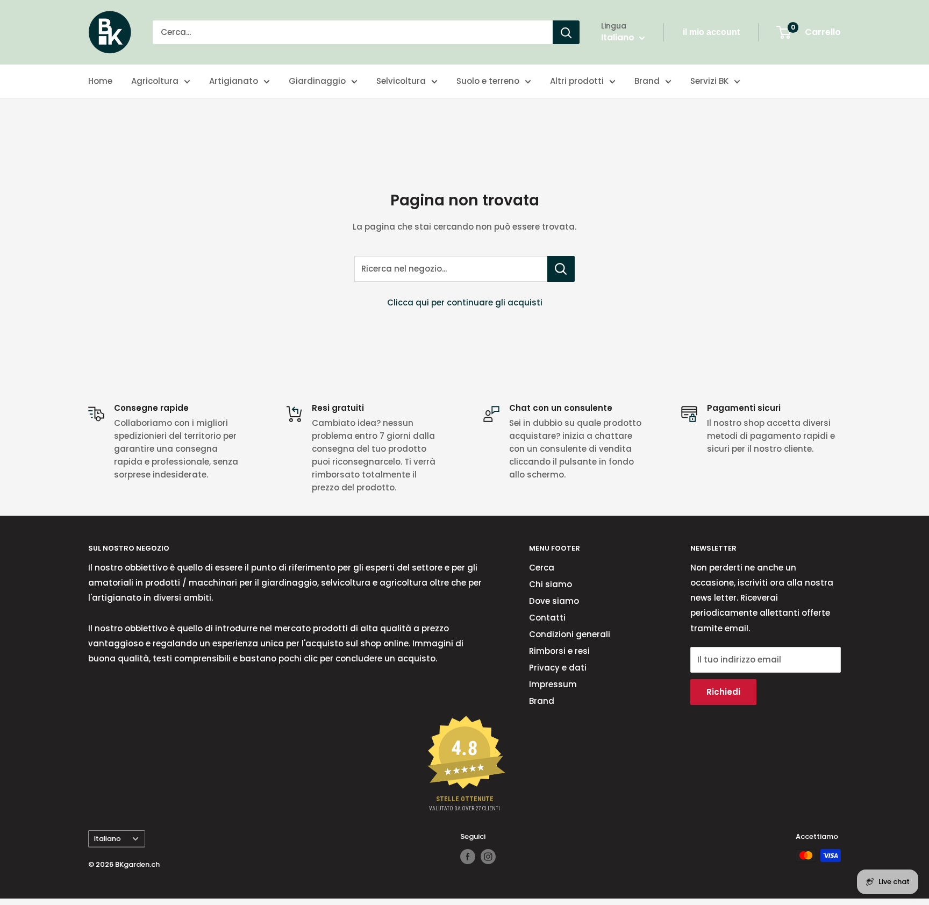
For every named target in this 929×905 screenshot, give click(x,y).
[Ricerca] (566, 32)
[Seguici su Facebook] (467, 856)
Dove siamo (554, 601)
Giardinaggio (317, 81)
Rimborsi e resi (559, 651)
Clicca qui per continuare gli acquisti (464, 302)
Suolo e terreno (487, 81)
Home (100, 81)
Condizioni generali (569, 634)
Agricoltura (154, 81)
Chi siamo (550, 584)
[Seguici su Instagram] (488, 856)
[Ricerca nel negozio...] (561, 269)
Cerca (541, 567)
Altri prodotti (577, 81)
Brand (647, 81)
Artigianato (233, 81)
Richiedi (723, 691)
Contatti (547, 617)
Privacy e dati (558, 667)
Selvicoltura (401, 81)
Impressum (553, 684)
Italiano (107, 838)
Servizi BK (709, 81)
